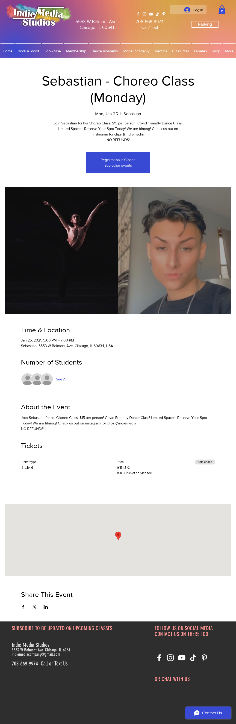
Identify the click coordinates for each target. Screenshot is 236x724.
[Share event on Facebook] (23, 607)
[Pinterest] (163, 14)
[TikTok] (157, 14)
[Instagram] (144, 14)
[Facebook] (138, 14)
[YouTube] (150, 14)
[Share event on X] (34, 607)
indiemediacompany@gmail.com (36, 654)
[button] (222, 9)
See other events (118, 165)
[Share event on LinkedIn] (46, 607)
